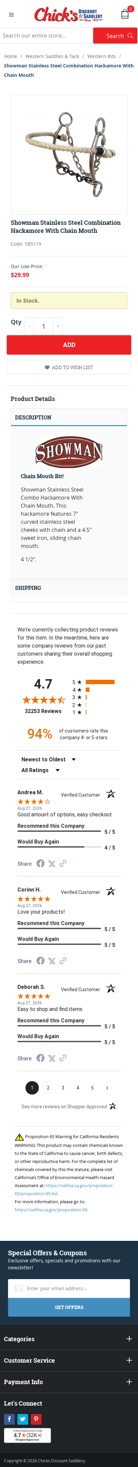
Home (10, 56)
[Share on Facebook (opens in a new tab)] (41, 864)
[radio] (96, 682)
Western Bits (101, 56)
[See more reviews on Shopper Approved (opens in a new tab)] (63, 864)
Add (69, 345)
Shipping (28, 588)
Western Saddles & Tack (52, 56)
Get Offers (69, 1307)
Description (33, 417)
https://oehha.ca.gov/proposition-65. (51, 1210)
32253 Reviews (47, 711)
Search (122, 36)
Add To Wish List (72, 367)
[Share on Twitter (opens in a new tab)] (52, 864)
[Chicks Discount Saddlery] (68, 13)
